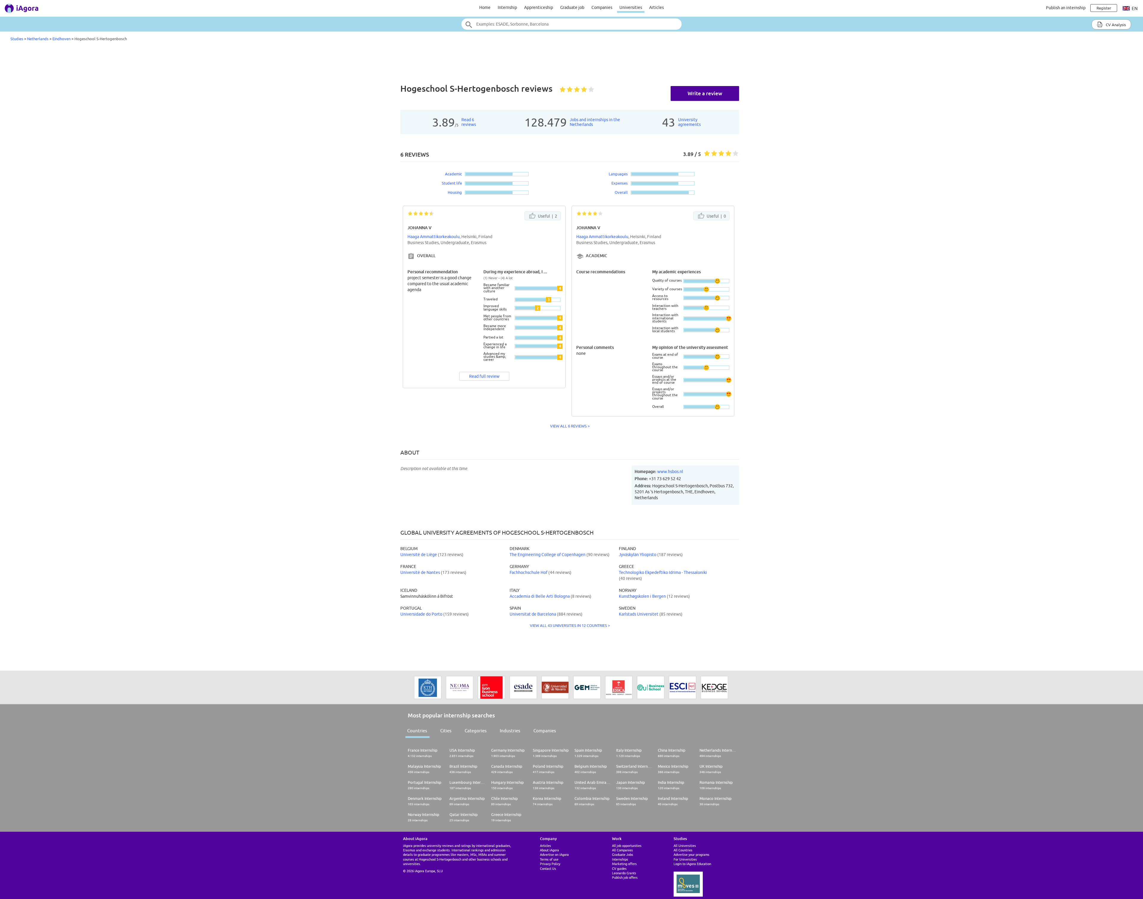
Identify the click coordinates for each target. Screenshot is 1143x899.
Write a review (705, 93)
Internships (620, 859)
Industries (510, 730)
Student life (452, 183)
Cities (446, 730)
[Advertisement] (571, 63)
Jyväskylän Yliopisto (637, 554)
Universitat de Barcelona (533, 614)
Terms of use (549, 859)
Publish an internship (1066, 7)
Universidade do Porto (421, 614)
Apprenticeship (538, 7)
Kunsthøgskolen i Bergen (642, 596)
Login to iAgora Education (692, 864)
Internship (507, 7)
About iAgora (549, 850)
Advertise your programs (691, 854)
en (1134, 8)
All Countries (683, 850)
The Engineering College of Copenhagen (547, 554)
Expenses (619, 183)
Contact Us (548, 868)
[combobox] (571, 24)
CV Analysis (1115, 24)
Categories (476, 730)
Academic (453, 173)
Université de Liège (418, 554)
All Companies (622, 850)
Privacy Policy (550, 864)
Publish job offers (625, 877)
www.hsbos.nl (670, 471)
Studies (16, 38)
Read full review (484, 376)
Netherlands (38, 38)
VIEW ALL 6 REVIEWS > (570, 426)
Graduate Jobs (622, 854)
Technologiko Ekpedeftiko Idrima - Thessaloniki (663, 572)
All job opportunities (626, 846)
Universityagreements (689, 122)
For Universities (685, 859)
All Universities (685, 846)
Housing (455, 192)
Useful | (547, 216)
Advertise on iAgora (554, 854)
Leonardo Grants (624, 873)
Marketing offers (624, 864)
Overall (621, 192)
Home (485, 7)
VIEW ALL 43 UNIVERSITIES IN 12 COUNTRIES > (570, 625)
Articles (656, 7)
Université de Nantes (420, 572)
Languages (618, 173)
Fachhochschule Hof (528, 572)
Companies (601, 7)
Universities (630, 7)
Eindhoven (61, 38)
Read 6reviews (468, 122)
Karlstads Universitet (638, 614)
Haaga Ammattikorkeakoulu (433, 236)
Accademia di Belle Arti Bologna (540, 596)
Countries (417, 730)
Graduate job (572, 7)
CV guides (619, 868)
